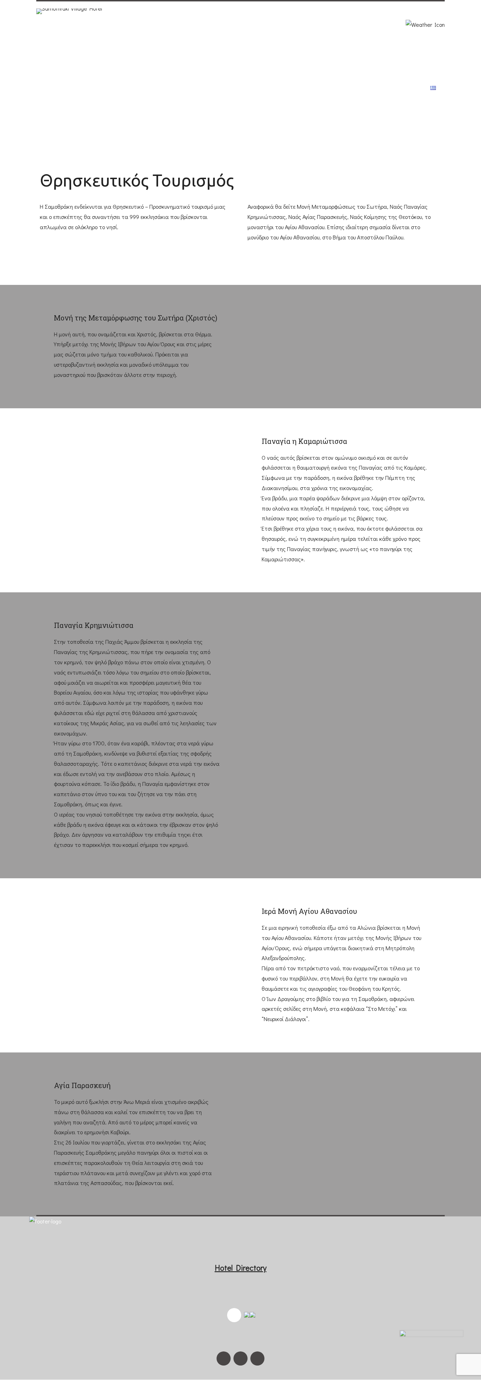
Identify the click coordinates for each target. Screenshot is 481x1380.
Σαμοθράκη (211, 88)
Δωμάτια (168, 88)
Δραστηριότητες (267, 88)
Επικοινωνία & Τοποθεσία (379, 88)
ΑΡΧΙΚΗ (132, 88)
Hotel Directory (241, 1268)
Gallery (316, 88)
